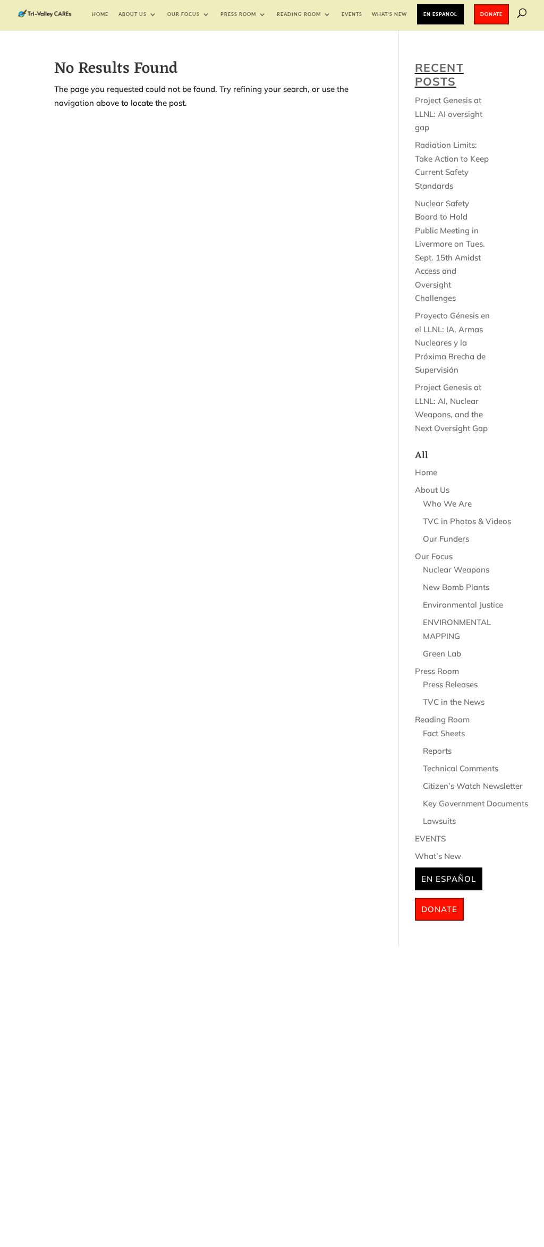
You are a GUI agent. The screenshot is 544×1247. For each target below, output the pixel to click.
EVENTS (352, 14)
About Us (132, 14)
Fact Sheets (444, 733)
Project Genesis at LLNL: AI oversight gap (448, 113)
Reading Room (299, 14)
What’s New (389, 14)
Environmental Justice (463, 605)
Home (100, 14)
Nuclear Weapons (456, 569)
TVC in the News (453, 702)
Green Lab (442, 653)
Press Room (238, 14)
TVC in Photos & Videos (467, 521)
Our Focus (183, 14)
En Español (440, 14)
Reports (437, 751)
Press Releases (450, 684)
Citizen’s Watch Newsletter (473, 786)
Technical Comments (460, 768)
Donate (491, 14)
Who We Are (447, 504)
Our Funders (446, 539)
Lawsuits (439, 821)
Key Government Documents (475, 803)
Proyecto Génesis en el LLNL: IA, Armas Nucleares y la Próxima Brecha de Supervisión (452, 342)
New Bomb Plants (456, 587)
